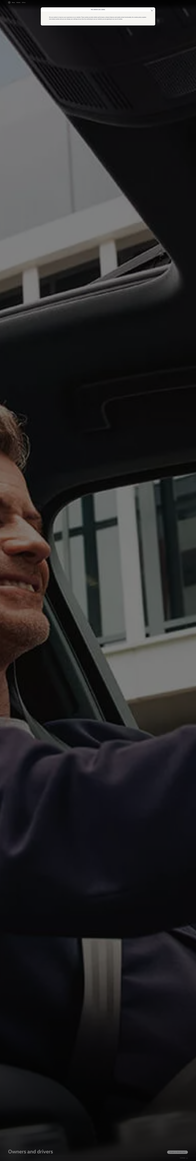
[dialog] (98, 580)
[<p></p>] (152, 9)
